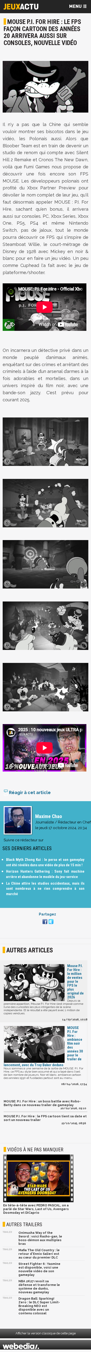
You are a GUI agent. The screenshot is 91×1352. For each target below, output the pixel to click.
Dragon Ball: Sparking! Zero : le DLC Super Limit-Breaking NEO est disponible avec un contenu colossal (39, 1306)
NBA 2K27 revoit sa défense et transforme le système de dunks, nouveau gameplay (39, 1286)
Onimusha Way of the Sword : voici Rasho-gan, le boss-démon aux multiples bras (40, 1238)
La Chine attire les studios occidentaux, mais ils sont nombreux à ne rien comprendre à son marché (45, 888)
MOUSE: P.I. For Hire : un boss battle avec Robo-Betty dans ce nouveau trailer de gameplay (42, 1103)
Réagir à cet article (29, 792)
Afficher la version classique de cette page (46, 1333)
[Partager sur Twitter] (50, 924)
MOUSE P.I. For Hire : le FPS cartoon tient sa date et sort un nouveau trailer (45, 1118)
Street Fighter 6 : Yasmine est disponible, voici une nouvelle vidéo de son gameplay (39, 1269)
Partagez (47, 914)
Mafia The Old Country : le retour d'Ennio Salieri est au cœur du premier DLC (39, 1253)
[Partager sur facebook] (44, 924)
